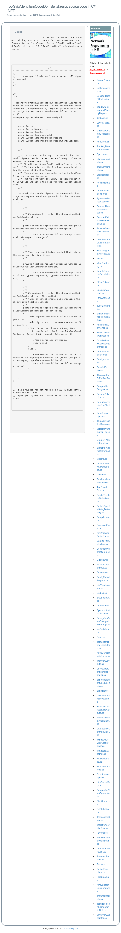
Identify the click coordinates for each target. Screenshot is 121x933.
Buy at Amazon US (97, 70)
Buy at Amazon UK (97, 73)
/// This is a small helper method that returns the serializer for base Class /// (47, 255)
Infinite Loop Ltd (71, 928)
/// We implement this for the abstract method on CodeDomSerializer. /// (47, 217)
